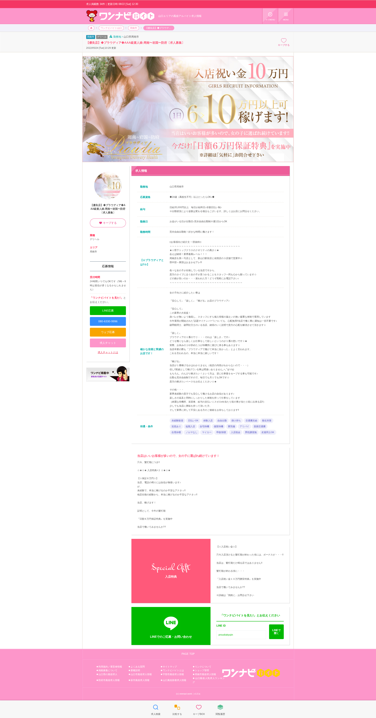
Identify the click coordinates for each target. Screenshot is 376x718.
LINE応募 (108, 310)
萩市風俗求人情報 (140, 680)
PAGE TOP (188, 653)
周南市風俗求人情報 (205, 674)
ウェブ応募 (108, 332)
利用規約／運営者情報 (110, 667)
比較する (177, 709)
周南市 (133, 28)
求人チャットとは (108, 352)
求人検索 (155, 709)
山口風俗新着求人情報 (174, 680)
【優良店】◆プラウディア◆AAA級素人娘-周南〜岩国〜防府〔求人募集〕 (107, 209)
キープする (284, 42)
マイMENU (270, 16)
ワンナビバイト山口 (111, 28)
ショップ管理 (202, 670)
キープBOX (199, 709)
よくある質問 (138, 667)
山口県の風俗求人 (108, 674)
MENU (286, 16)
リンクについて (203, 667)
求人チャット (108, 342)
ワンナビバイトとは (173, 670)
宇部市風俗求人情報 (173, 674)
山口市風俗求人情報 (141, 674)
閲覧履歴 (220, 709)
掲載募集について (108, 670)
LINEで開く (276, 632)
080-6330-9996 (108, 321)
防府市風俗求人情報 (109, 680)
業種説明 (135, 670)
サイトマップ (170, 667)
